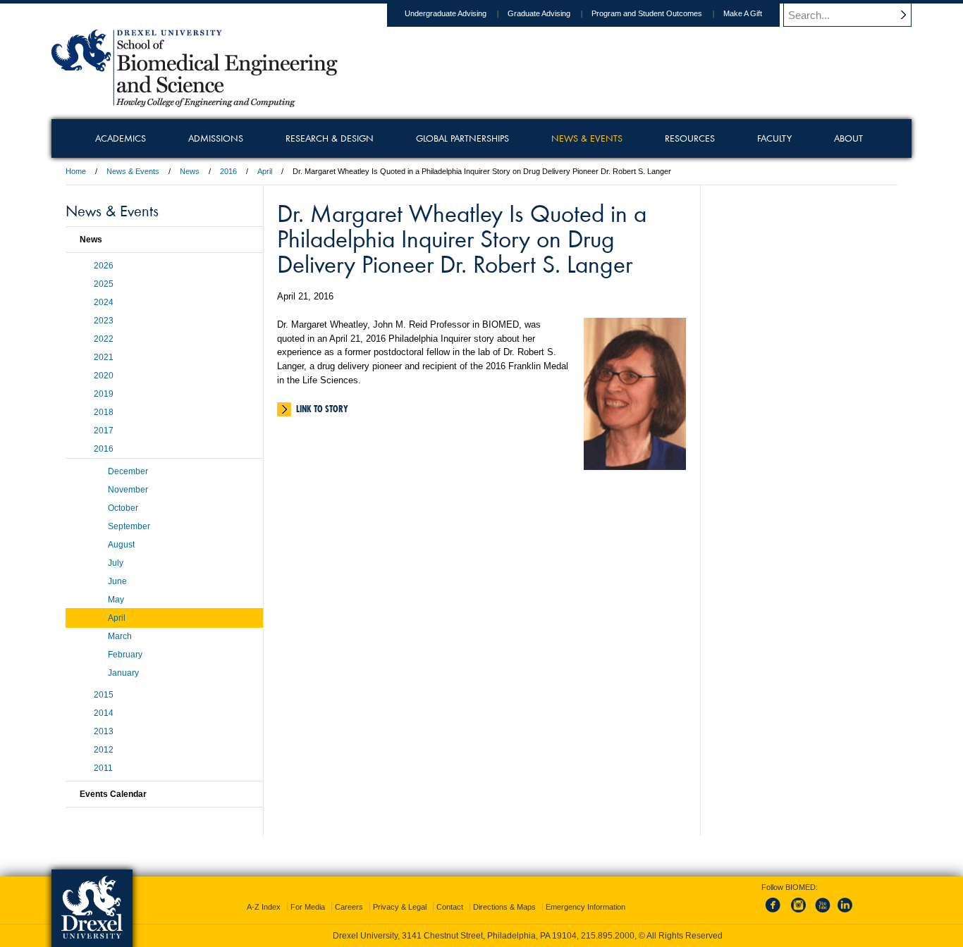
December (128, 471)
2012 (104, 750)
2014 (104, 713)
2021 (104, 357)
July (115, 563)
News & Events (132, 171)
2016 (228, 171)
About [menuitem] (848, 138)
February (125, 655)
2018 (104, 412)
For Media (307, 907)
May (116, 600)
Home (76, 171)
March (120, 636)
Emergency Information (585, 907)
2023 (104, 321)
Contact (449, 907)
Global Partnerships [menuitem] (462, 138)
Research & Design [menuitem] (330, 138)
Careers (349, 907)
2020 (104, 375)
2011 (103, 768)
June (117, 581)
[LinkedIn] (845, 913)
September (129, 526)
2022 (104, 339)
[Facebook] (775, 913)
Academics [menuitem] (120, 138)
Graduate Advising (539, 13)
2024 (104, 302)
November (128, 490)
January (123, 673)
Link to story (322, 408)
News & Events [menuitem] (586, 138)
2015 (104, 695)
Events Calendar (113, 794)
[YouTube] (822, 913)
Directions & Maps (504, 907)
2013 (104, 731)
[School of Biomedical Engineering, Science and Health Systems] (194, 102)
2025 (104, 284)
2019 (104, 394)
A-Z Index (264, 907)
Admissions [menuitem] (215, 138)
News (190, 171)
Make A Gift (742, 13)
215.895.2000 (607, 936)
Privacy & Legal (400, 907)
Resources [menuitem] (690, 138)
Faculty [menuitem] (774, 138)
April (264, 171)
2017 (104, 430)
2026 (104, 266)
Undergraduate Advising (445, 13)
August (121, 545)
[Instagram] (798, 913)
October (123, 508)
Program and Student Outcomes (646, 13)
